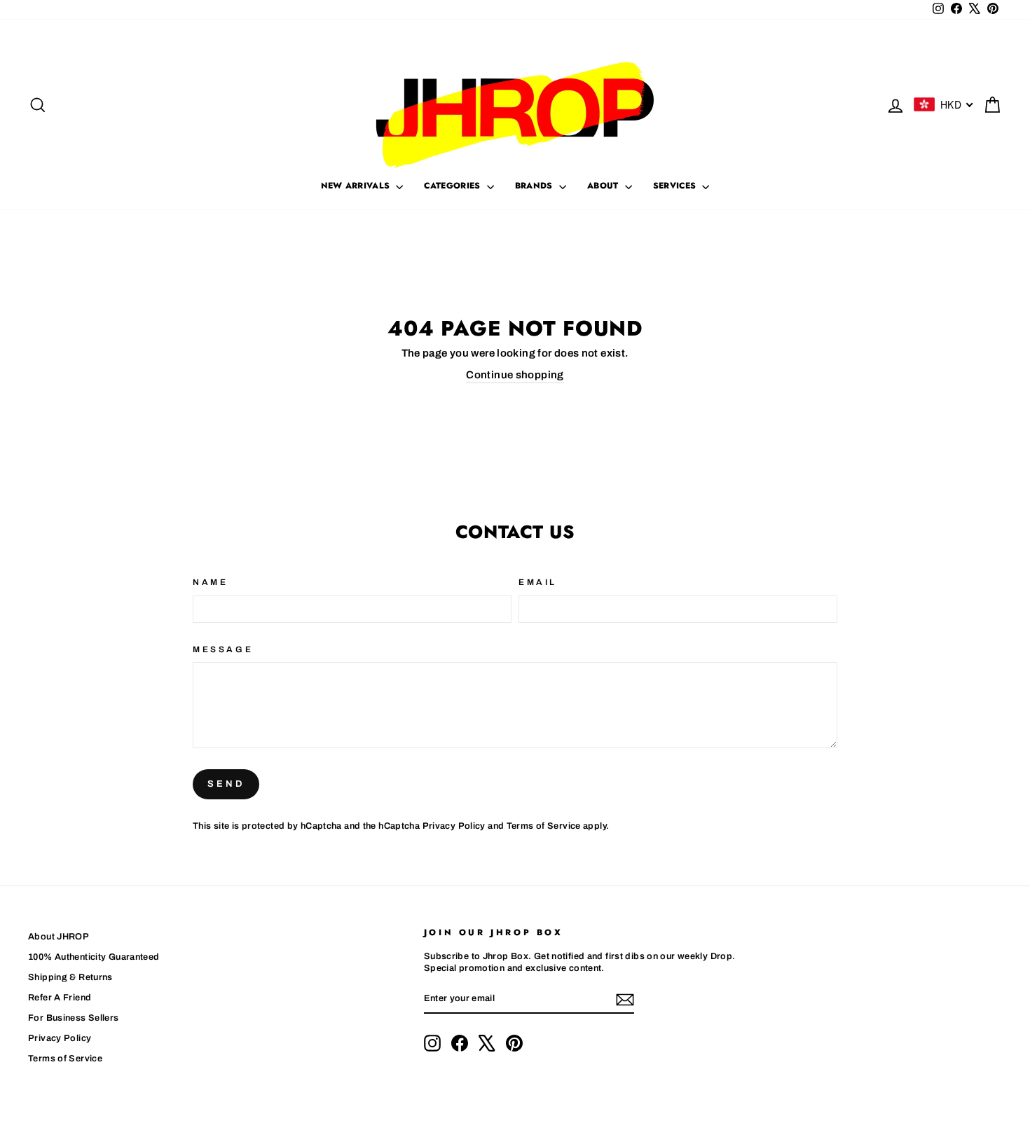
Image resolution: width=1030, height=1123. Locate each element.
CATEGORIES (453, 185)
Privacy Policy (454, 826)
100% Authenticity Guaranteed (94, 957)
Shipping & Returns (70, 977)
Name (210, 582)
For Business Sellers (73, 1018)
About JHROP (58, 937)
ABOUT (604, 185)
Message (223, 649)
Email (538, 582)
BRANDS (535, 185)
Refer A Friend (59, 998)
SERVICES (676, 185)
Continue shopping (514, 374)
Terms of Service (544, 826)
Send (226, 784)
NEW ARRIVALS (357, 185)
